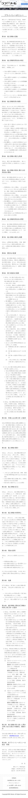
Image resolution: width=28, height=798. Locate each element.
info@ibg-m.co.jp (14, 735)
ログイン (24, 4)
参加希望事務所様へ (14, 787)
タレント (16, 8)
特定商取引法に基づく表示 (14, 780)
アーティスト (24, 8)
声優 (10, 8)
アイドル (4, 8)
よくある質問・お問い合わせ (14, 785)
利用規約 (14, 778)
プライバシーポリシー (14, 783)
